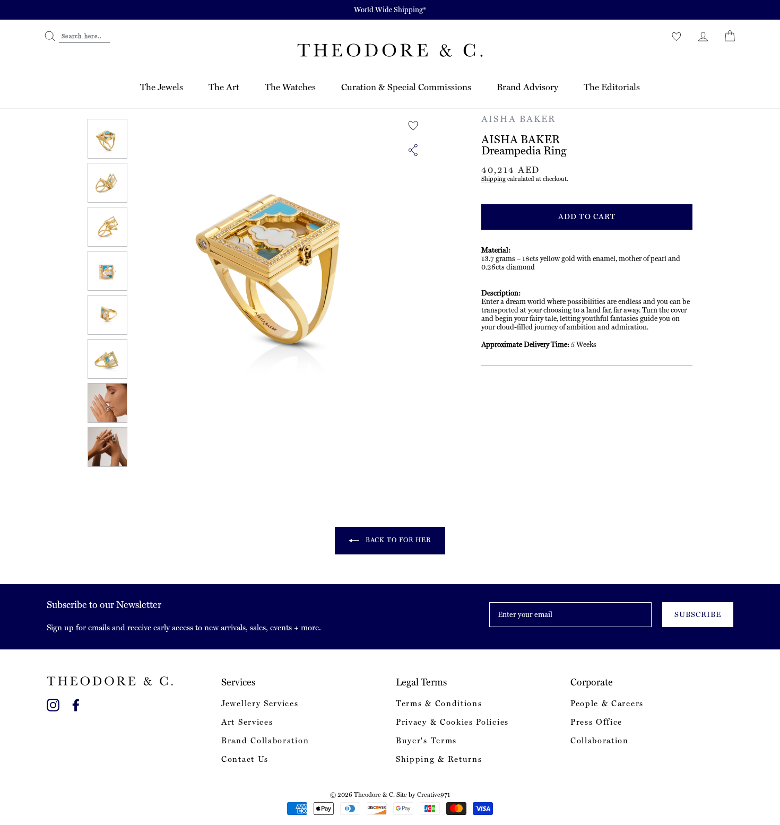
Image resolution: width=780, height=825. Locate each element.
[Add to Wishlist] (413, 126)
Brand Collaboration (265, 740)
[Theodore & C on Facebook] (76, 703)
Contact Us (244, 759)
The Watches (290, 87)
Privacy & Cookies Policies (452, 722)
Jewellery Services (259, 703)
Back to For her (397, 540)
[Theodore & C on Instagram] (53, 703)
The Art (224, 87)
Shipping (493, 179)
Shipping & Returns (439, 759)
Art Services (247, 722)
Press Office (596, 722)
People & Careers (607, 703)
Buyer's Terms (426, 740)
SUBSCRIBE (697, 614)
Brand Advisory (527, 87)
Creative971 (433, 794)
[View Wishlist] (676, 36)
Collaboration (599, 740)
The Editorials (612, 87)
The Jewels (161, 87)
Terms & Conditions (439, 703)
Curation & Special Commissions (406, 87)
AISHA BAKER (518, 119)
